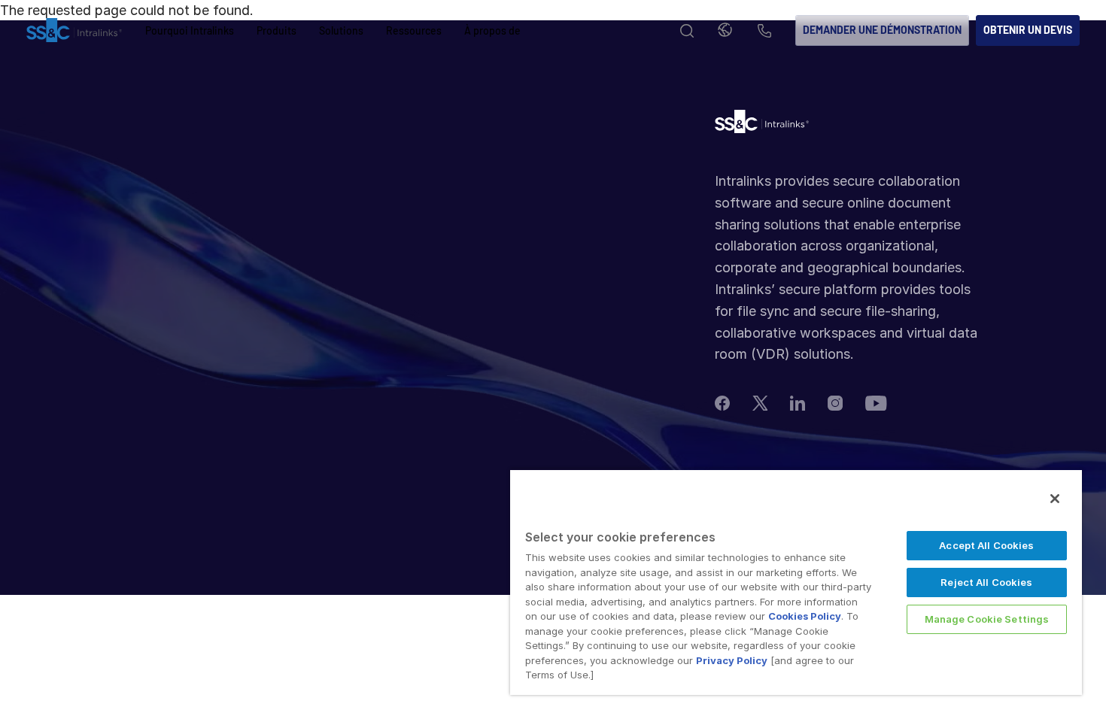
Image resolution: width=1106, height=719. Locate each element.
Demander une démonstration (882, 29)
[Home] (74, 31)
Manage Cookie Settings (987, 619)
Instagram (835, 403)
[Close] (1054, 498)
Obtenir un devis (1027, 29)
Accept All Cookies (986, 545)
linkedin (797, 403)
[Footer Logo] (762, 125)
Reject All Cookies (986, 582)
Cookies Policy (804, 616)
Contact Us (764, 32)
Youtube (876, 403)
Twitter (759, 403)
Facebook (722, 403)
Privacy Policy (731, 660)
